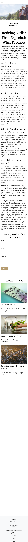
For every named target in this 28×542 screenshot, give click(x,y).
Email (2, 248)
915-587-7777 (15, 521)
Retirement (14, 535)
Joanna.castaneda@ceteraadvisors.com (14, 530)
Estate (14, 538)
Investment (14, 536)
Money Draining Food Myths (12, 336)
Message (3, 256)
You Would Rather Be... (10, 304)
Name (2, 240)
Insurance (14, 540)
